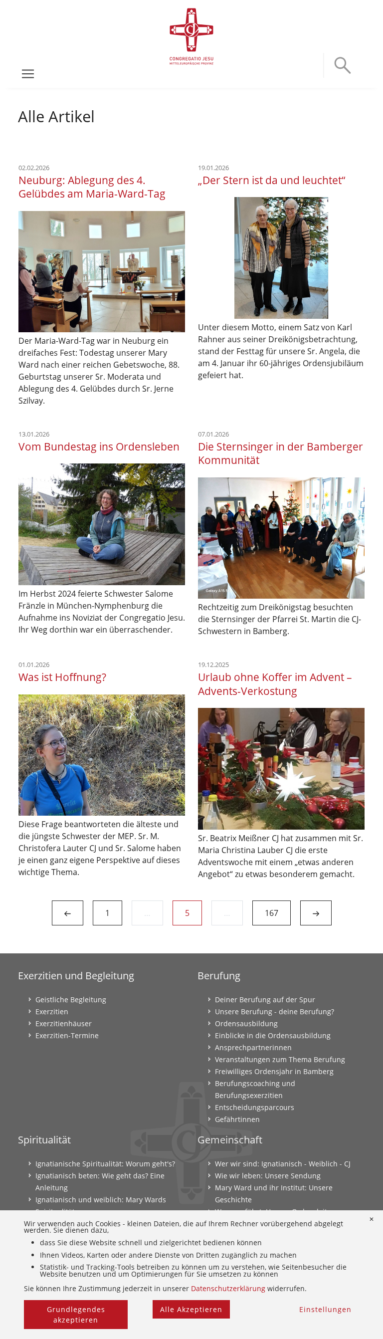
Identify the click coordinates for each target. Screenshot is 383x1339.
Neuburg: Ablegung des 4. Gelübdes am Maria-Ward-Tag (92, 187)
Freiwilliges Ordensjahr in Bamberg (274, 1071)
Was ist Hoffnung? (62, 677)
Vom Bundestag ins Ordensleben (99, 446)
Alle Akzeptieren (191, 1309)
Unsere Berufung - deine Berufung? (274, 1011)
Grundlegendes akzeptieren (76, 1315)
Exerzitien (51, 1011)
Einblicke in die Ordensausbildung (273, 1035)
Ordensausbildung (246, 1023)
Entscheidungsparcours (254, 1107)
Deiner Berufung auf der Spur (265, 999)
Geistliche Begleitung (70, 999)
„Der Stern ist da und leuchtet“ (271, 180)
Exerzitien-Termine (67, 1035)
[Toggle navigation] (28, 74)
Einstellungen (325, 1309)
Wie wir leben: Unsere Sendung (268, 1175)
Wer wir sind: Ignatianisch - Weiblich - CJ (283, 1163)
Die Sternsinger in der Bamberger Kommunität (280, 453)
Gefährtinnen (237, 1119)
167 (271, 912)
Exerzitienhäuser (63, 1023)
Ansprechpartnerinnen (253, 1047)
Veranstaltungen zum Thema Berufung (280, 1059)
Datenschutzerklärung (228, 1288)
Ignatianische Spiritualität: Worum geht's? (105, 1163)
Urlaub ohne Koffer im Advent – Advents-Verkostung (275, 683)
